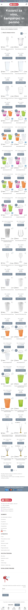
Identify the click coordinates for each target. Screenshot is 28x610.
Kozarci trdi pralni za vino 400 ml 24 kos (7, 99)
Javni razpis (3, 545)
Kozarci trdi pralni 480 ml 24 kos (20, 73)
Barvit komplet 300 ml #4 (7, 193)
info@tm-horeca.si (6, 507)
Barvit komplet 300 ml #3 (20, 169)
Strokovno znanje (4, 543)
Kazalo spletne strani (5, 550)
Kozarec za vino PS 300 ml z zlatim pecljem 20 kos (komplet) (21, 459)
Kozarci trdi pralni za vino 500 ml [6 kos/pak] (21, 266)
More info (10, 604)
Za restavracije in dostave (6, 517)
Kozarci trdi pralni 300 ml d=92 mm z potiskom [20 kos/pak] (7, 241)
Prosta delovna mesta (5, 538)
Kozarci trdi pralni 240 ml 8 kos (20, 49)
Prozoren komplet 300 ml (7, 362)
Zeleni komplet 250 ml (21, 362)
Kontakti (2, 541)
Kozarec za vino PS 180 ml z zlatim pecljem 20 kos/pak (7, 459)
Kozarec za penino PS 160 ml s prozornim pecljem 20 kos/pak (7, 436)
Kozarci (20, 27)
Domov (2, 27)
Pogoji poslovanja (4, 547)
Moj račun (3, 556)
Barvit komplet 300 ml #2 (7, 169)
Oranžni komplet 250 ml (7, 338)
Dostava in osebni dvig (5, 565)
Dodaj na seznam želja (12, 37)
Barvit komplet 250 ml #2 (20, 122)
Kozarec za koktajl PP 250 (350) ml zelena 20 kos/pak (21, 387)
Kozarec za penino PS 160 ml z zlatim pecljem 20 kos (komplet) (20, 436)
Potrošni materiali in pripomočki (11, 27)
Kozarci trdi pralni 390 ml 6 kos (20, 240)
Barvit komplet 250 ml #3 (7, 146)
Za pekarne (3, 521)
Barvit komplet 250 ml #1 (7, 122)
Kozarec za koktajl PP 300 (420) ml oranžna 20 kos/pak (7, 411)
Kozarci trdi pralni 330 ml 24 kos (7, 73)
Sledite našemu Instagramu (7, 510)
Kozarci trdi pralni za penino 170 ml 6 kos (7, 266)
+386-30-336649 (22, 1)
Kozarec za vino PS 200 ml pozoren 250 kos (20, 99)
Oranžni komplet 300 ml (20, 338)
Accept (17, 604)
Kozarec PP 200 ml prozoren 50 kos (7, 289)
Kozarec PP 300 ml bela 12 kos (20, 289)
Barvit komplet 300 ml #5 (20, 193)
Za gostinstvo (4, 526)
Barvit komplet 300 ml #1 (20, 146)
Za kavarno (3, 519)
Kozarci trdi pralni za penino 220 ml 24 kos (7, 50)
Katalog (4, 530)
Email (3, 588)
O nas (2, 536)
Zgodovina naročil (4, 558)
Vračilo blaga (3, 562)
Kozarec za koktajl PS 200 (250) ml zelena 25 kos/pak (21, 411)
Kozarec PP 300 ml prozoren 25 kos (7, 314)
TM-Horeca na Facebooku (7, 509)
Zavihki (2, 560)
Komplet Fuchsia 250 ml (20, 217)
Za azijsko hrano (4, 523)
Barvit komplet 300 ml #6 (7, 217)
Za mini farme (4, 528)
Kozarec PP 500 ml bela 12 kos (20, 314)
